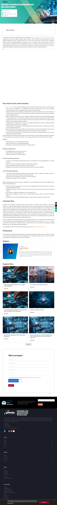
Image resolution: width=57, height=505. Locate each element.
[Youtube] (11, 431)
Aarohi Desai (23, 248)
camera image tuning (47, 221)
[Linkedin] (5, 431)
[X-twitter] (7, 431)
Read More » (6, 288)
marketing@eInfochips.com (13, 428)
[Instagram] (14, 431)
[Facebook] (9, 431)
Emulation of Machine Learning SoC (37, 309)
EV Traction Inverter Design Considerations (38, 284)
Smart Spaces (5, 15)
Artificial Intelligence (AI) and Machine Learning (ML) (42, 37)
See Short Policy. (11, 503)
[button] (56, 203)
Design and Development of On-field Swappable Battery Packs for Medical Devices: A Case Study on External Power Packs (41, 336)
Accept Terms (44, 502)
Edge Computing (9, 107)
